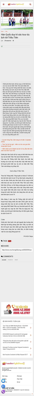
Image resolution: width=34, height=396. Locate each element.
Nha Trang (4, 376)
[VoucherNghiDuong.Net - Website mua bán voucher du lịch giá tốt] (16, 4)
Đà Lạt (18, 382)
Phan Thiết (19, 379)
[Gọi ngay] (3, 393)
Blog (6, 31)
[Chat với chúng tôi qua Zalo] (3, 387)
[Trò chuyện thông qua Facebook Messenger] (3, 382)
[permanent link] (13, 41)
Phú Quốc (19, 376)
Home (2, 31)
